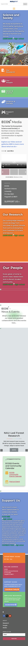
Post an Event (14, 481)
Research (6, 623)
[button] (1, 450)
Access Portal (9, 605)
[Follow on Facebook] (4, 616)
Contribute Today (11, 589)
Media (5, 628)
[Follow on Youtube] (10, 616)
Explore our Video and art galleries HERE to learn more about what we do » (12, 144)
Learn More (10, 151)
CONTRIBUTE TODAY (8, 545)
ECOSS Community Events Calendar (15, 474)
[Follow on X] (7, 616)
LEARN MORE (8, 39)
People (5, 625)
